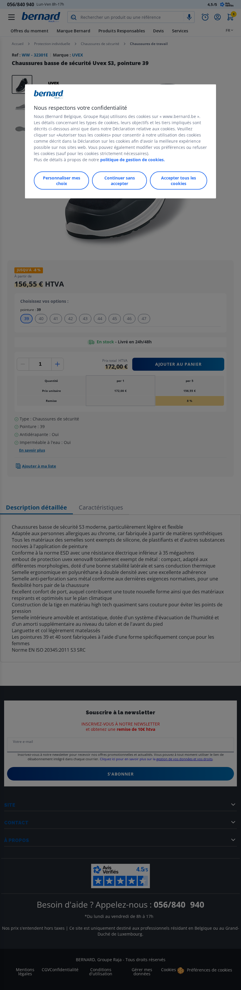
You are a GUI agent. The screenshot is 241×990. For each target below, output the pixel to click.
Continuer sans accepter (119, 180)
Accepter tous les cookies (178, 180)
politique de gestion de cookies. (132, 159)
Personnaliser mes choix (61, 180)
